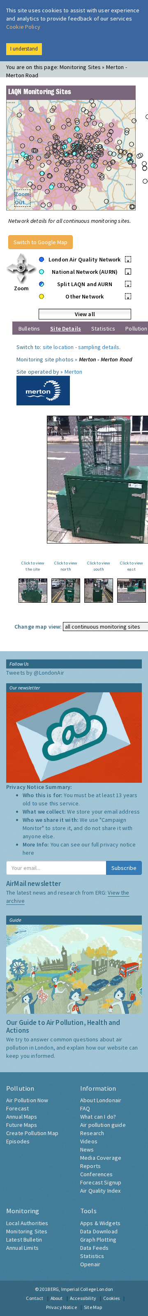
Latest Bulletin (24, 1239)
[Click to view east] (131, 590)
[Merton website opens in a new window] (43, 389)
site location (58, 347)
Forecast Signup (100, 1182)
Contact (34, 1298)
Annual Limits (22, 1247)
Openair (90, 1264)
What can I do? (98, 1116)
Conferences (96, 1174)
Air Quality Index (100, 1190)
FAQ (85, 1108)
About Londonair (100, 1100)
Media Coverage (100, 1157)
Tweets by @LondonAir (35, 672)
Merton (74, 371)
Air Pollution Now (27, 1100)
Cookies (111, 1298)
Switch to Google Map (40, 242)
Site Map (93, 1307)
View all (85, 314)
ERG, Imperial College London (82, 1289)
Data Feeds (94, 1247)
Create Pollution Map (32, 1133)
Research (92, 1133)
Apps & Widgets (100, 1223)
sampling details (98, 347)
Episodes (18, 1141)
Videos (88, 1141)
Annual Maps (21, 1116)
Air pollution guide (103, 1125)
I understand (24, 48)
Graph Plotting (98, 1239)
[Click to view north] (65, 590)
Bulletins (29, 328)
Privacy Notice (61, 1307)
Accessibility (83, 1298)
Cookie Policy (23, 26)
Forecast (17, 1108)
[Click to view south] (98, 590)
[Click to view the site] (32, 590)
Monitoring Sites (26, 1231)
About (57, 1298)
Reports (90, 1166)
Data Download (99, 1231)
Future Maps (21, 1125)
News (87, 1149)
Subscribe (123, 868)
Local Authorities (27, 1223)
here (29, 852)
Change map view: (38, 626)
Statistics (103, 328)
